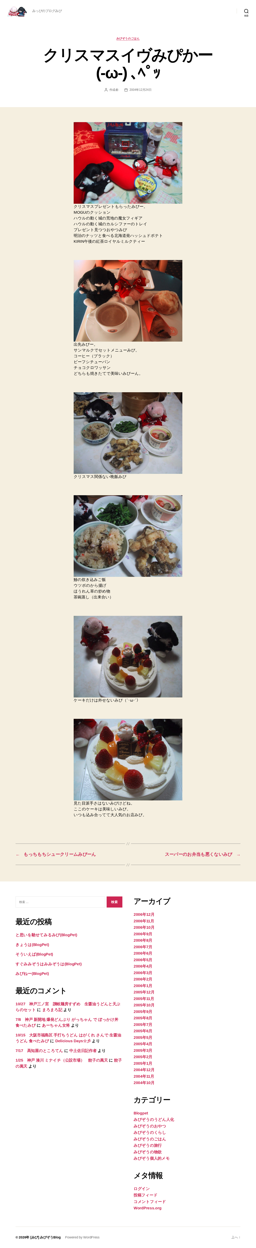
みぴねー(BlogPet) (32, 973)
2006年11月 (144, 921)
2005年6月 (143, 1031)
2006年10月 (144, 927)
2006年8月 (143, 940)
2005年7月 (143, 1024)
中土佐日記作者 (83, 1050)
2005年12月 (144, 992)
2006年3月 (143, 973)
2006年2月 (143, 979)
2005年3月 (143, 1050)
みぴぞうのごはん (128, 38)
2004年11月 (144, 1076)
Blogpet (141, 1113)
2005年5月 (143, 1037)
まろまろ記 (52, 1010)
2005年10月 (144, 1005)
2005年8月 (143, 1018)
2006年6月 (143, 953)
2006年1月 (143, 986)
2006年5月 (143, 960)
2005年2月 (143, 1057)
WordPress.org (148, 1208)
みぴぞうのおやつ (150, 1126)
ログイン (142, 1188)
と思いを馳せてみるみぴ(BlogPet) (46, 935)
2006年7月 (143, 947)
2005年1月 (143, 1063)
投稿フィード (145, 1195)
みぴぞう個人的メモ (152, 1158)
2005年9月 (143, 1011)
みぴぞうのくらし (150, 1132)
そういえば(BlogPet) (34, 954)
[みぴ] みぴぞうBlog (45, 1237)
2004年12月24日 (140, 89)
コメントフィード (150, 1201)
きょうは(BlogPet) (32, 944)
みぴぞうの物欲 (148, 1152)
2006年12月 (144, 914)
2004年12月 (144, 1070)
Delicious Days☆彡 (73, 1041)
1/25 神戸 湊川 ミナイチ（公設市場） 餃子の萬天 (62, 1060)
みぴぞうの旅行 (148, 1145)
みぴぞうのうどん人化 (154, 1119)
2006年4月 (143, 966)
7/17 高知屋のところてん (39, 1050)
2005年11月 (144, 998)
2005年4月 (143, 1044)
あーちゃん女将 (56, 1025)
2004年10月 (144, 1082)
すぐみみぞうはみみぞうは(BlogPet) (49, 964)
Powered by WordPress (82, 1237)
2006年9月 (143, 934)
